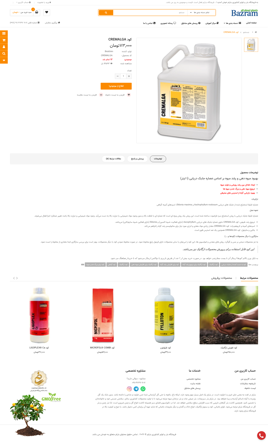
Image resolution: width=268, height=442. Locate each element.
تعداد (129, 71)
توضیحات (158, 159)
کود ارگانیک (213, 264)
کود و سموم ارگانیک (204, 407)
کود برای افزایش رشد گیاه (169, 264)
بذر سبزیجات (203, 399)
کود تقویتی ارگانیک (229, 348)
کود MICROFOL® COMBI (102, 348)
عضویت (40, 2)
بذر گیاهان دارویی (220, 403)
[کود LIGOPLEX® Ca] (39, 315)
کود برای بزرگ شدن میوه (95, 264)
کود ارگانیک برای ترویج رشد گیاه (194, 264)
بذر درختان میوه (174, 399)
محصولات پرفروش (221, 278)
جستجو (246, 32)
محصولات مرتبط (249, 278)
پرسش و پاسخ (137, 159)
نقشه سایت (195, 383)
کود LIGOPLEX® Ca (39, 348)
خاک (188, 407)
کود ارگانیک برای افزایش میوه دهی (143, 264)
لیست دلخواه (250, 388)
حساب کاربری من (248, 379)
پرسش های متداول (192, 388)
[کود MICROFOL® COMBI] (102, 315)
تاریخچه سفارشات (248, 383)
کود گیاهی (112, 264)
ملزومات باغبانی (165, 407)
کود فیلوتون (165, 348)
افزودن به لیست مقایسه (87, 95)
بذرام (254, 395)
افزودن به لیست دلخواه (115, 95)
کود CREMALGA (231, 32)
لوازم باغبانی (219, 407)
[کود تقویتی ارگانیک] (229, 315)
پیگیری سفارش (51, 22)
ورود (47, 2)
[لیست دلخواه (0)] (46, 12)
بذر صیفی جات (190, 399)
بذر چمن (105, 403)
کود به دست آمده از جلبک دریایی (233, 264)
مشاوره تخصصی (194, 379)
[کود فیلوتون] (165, 315)
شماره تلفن (23, 22)
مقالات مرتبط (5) (113, 159)
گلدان (181, 407)
